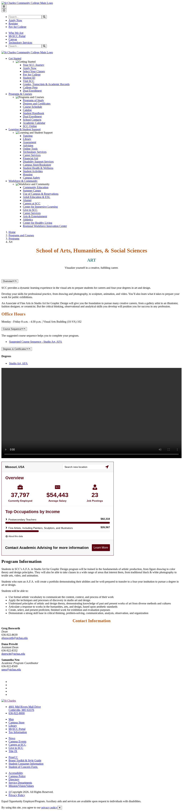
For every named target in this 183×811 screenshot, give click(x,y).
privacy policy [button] (49, 807)
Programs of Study (33, 100)
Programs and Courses (21, 235)
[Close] (59, 808)
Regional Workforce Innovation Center (45, 226)
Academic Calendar (34, 122)
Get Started (15, 58)
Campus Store (16, 722)
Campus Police (17, 776)
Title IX (13, 751)
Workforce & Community (23, 180)
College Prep (30, 87)
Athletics (28, 219)
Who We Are (16, 32)
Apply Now (15, 20)
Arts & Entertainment (35, 216)
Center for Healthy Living (37, 222)
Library (27, 139)
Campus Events (17, 741)
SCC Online (30, 126)
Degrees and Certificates (36, 103)
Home (12, 232)
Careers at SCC (31, 203)
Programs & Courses (20, 93)
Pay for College (17, 26)
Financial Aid (30, 158)
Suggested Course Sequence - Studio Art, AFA (35, 341)
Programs (14, 238)
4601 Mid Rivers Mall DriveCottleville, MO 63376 (25, 708)
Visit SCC (28, 81)
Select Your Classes (34, 71)
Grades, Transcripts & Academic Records (46, 84)
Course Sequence (12, 329)
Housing (28, 174)
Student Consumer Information (26, 763)
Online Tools (30, 148)
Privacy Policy (17, 795)
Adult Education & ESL (36, 197)
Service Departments (20, 782)
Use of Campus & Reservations (40, 193)
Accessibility (16, 772)
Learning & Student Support (25, 129)
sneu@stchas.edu (11, 669)
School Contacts (32, 119)
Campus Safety (31, 177)
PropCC (13, 757)
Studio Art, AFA (18, 363)
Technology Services (20, 42)
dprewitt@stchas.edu (13, 653)
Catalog (27, 110)
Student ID (29, 77)
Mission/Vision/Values (21, 785)
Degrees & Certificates (14, 349)
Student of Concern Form (23, 766)
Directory (14, 779)
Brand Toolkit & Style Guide (25, 760)
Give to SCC (30, 209)
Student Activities (33, 171)
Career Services (32, 155)
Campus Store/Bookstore (37, 164)
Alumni (27, 200)
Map (11, 719)
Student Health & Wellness (38, 168)
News (12, 738)
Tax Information (18, 732)
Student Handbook (33, 113)
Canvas (13, 39)
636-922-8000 (17, 713)
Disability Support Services (38, 161)
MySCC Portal (17, 36)
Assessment (29, 142)
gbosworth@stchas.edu (14, 637)
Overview (8, 281)
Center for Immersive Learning (40, 206)
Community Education (35, 187)
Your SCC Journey (33, 64)
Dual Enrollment (32, 90)
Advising (28, 145)
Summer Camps (32, 190)
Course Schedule (32, 106)
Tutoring (28, 135)
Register (13, 23)
